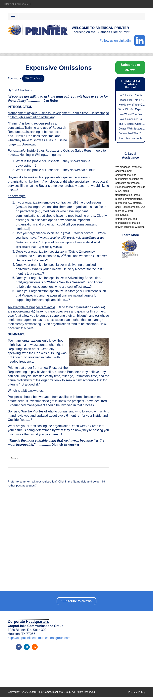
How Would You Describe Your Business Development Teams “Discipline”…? (132, 114)
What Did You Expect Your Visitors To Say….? (132, 109)
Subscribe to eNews (130, 67)
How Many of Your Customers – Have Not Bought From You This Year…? (132, 104)
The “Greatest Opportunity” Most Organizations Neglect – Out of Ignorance (132, 123)
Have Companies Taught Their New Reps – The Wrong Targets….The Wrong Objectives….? (132, 119)
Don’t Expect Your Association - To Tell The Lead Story (132, 95)
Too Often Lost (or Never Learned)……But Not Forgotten (132, 138)
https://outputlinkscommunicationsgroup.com (39, 638)
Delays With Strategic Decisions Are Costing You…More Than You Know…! (132, 128)
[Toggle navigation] (13, 16)
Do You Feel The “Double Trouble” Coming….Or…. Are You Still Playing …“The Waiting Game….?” (132, 133)
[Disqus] (58, 541)
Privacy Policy (136, 692)
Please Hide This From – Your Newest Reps (132, 99)
